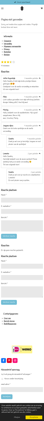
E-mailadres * (6, 206)
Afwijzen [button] (17, 417)
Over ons (7, 318)
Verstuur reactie (9, 236)
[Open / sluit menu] (2, 8)
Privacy (7, 49)
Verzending (8, 44)
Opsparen (7, 41)
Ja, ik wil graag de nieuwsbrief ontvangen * (16, 374)
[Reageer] (39, 78)
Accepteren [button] (34, 417)
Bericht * (4, 217)
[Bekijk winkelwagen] (41, 8)
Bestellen (7, 52)
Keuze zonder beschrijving (13, 378)
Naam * (4, 195)
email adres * (5, 384)
